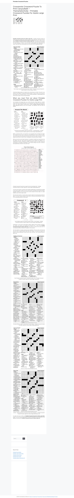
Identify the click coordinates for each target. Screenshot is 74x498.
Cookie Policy (35, 496)
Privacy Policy (40, 496)
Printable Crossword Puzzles (20, 1)
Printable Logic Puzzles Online (18, 453)
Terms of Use (45, 496)
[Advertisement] (29, 31)
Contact (56, 496)
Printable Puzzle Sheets (17, 452)
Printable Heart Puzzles (17, 456)
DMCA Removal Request (51, 496)
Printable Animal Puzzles (17, 455)
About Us (31, 496)
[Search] (24, 439)
